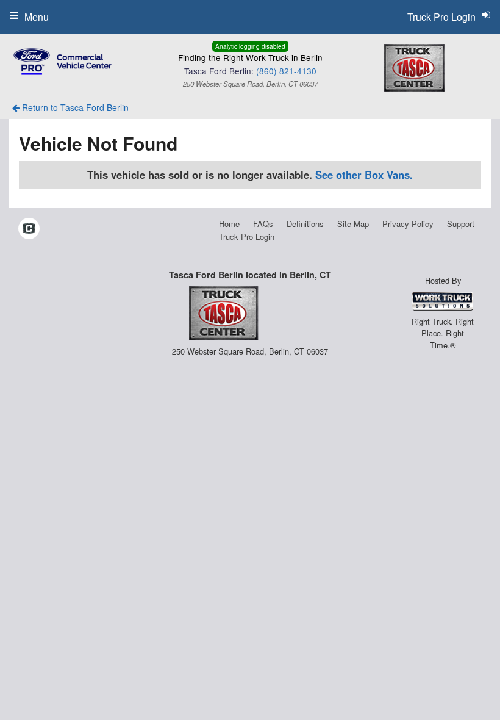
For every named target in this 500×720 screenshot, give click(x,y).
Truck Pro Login (246, 236)
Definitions (305, 223)
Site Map (353, 223)
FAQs (263, 223)
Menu (36, 17)
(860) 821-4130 (286, 71)
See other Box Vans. (364, 174)
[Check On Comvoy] (29, 229)
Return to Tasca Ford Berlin (74, 107)
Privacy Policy (408, 223)
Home (229, 223)
